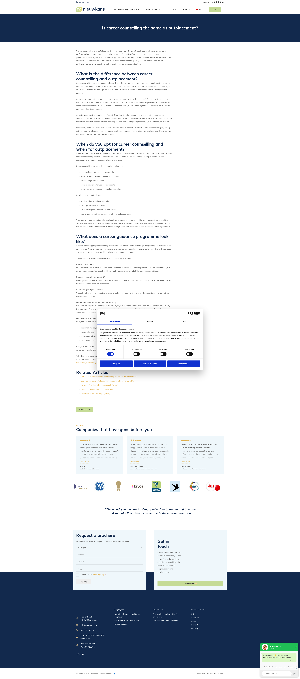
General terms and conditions (206, 674)
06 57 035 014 (87, 630)
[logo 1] (88, 611)
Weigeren (116, 364)
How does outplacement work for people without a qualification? (109, 376)
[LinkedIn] (83, 654)
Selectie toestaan (150, 364)
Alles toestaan (183, 364)
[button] (138, 9)
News (193, 621)
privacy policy (98, 574)
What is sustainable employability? (96, 393)
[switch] (136, 354)
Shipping (83, 581)
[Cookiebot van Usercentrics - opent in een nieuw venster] (190, 313)
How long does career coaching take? (97, 389)
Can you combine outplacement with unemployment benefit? (107, 381)
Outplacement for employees (165, 620)
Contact (194, 625)
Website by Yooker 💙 (107, 674)
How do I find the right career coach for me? (99, 385)
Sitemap (194, 628)
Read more (84, 462)
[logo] (90, 9)
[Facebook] (78, 654)
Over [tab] (185, 321)
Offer (193, 614)
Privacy (221, 674)
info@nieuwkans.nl (89, 625)
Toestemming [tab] (114, 321)
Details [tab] (150, 321)
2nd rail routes (120, 624)
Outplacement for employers (126, 620)
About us (195, 618)
